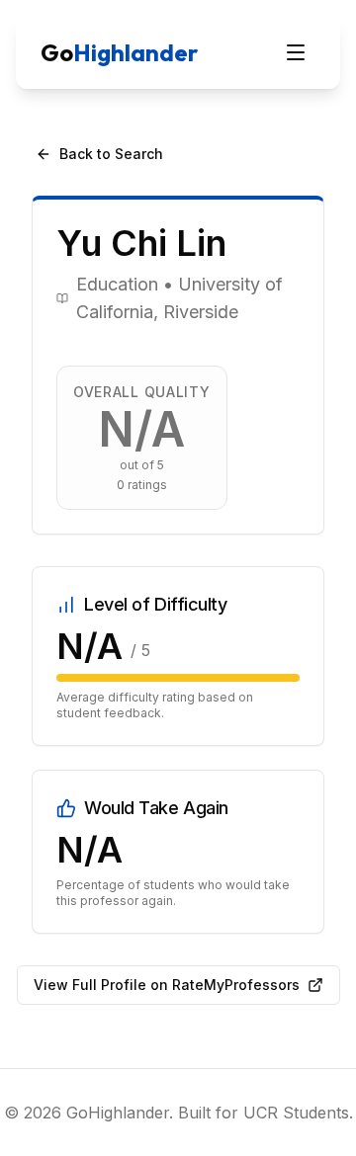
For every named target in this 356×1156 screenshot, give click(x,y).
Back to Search (111, 153)
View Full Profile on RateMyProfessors (167, 984)
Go (119, 52)
